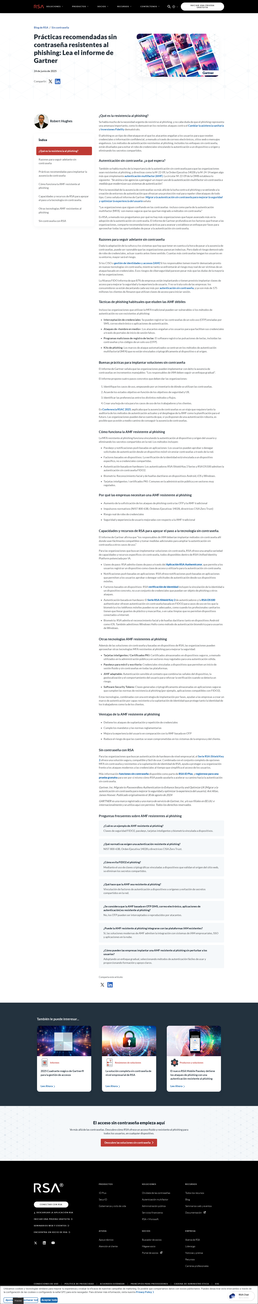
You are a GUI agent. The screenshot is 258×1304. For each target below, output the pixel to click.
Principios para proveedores (149, 1284)
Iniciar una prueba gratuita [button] (202, 6)
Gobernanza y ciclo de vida (112, 1206)
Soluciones (149, 1184)
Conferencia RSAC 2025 (116, 409)
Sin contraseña (60, 27)
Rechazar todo (30, 1299)
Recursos (191, 1184)
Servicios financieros (152, 1212)
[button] (169, 6)
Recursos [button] (123, 6)
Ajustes (10, 1299)
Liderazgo (190, 1246)
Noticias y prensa (194, 1253)
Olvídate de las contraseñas (156, 1193)
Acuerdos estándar (112, 1284)
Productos (106, 1184)
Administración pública (154, 1206)
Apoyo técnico (106, 1240)
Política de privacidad (79, 1284)
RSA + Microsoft (150, 1219)
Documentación (193, 1212)
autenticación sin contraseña (177, 288)
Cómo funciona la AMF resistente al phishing (59, 185)
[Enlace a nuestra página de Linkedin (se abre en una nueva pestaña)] (44, 1243)
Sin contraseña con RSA (52, 220)
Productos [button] (79, 6)
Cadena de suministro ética (191, 1284)
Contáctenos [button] (148, 6)
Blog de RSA (41, 27)
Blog (187, 1199)
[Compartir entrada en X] (50, 81)
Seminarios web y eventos (50, 1226)
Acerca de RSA (192, 1240)
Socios (146, 1231)
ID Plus (102, 1193)
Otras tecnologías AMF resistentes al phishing (60, 210)
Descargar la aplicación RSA (55, 1212)
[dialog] (129, 1295)
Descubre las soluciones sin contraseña (127, 1142)
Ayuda (103, 1231)
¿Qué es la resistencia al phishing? (58, 150)
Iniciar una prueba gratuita (52, 1219)
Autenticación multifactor (155, 1199)
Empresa (190, 1231)
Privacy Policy (144, 1292)
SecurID (103, 1199)
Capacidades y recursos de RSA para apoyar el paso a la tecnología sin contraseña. (64, 198)
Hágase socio (148, 1246)
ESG (217, 1284)
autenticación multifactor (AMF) (144, 176)
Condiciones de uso (46, 1284)
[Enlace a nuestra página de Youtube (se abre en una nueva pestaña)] (53, 1243)
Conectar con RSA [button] (51, 1204)
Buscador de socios (152, 1240)
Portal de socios (150, 1253)
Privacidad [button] (18, 1301)
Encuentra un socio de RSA (51, 1232)
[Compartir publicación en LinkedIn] (57, 81)
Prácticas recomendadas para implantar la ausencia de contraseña (63, 173)
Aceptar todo (49, 1299)
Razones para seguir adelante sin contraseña (57, 161)
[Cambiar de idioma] (173, 6)
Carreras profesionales (197, 1266)
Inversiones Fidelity (112, 129)
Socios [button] (101, 6)
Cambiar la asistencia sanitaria (206, 125)
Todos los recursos (194, 1193)
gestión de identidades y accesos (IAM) (137, 263)
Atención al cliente (108, 1246)
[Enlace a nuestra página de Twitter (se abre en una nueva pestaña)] (35, 1243)
